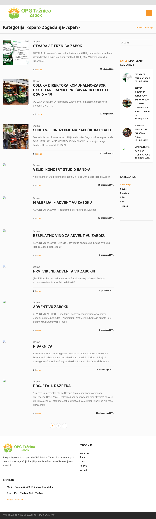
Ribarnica (42, 346)
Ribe (122, 201)
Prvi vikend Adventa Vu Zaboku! (64, 271)
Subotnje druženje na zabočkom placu (72, 130)
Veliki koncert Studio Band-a (61, 169)
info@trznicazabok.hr (16, 499)
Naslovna (84, 453)
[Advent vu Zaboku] (15, 313)
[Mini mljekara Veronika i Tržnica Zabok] (127, 151)
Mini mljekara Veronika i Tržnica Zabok (142, 151)
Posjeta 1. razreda (52, 386)
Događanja (148, 27)
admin (38, 185)
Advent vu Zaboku (50, 307)
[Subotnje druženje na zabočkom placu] (15, 136)
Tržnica (124, 206)
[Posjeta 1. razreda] (15, 392)
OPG (122, 197)
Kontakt (83, 457)
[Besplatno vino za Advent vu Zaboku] (15, 242)
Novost (123, 189)
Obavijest (124, 193)
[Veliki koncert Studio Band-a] (15, 176)
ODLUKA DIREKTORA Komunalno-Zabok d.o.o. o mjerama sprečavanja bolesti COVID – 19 (70, 90)
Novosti (83, 470)
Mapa (82, 461)
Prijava (83, 466)
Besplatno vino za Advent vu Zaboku (69, 236)
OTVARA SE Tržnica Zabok (57, 46)
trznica (39, 70)
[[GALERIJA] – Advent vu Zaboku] (15, 209)
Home (139, 27)
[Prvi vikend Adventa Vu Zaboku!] (15, 277)
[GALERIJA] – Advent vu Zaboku (62, 202)
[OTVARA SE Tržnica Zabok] (15, 52)
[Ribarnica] (15, 353)
